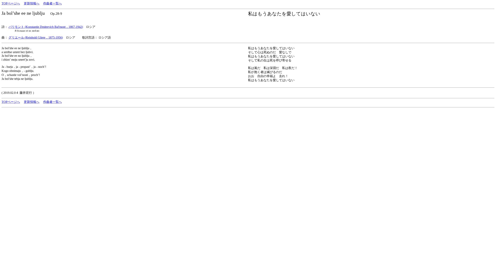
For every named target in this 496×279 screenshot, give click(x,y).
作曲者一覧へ (52, 3)
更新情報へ (31, 3)
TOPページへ (11, 3)
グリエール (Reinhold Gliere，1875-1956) (36, 37)
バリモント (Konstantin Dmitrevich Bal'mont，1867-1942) (46, 26)
